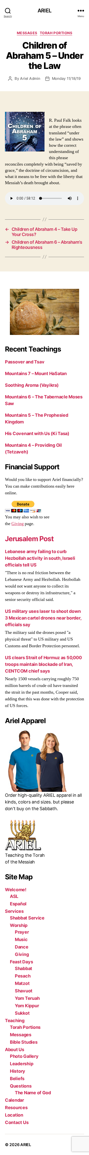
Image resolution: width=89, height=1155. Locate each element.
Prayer (22, 932)
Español (18, 903)
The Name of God (33, 1092)
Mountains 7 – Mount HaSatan (36, 373)
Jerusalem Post (29, 538)
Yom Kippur (27, 1005)
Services (14, 911)
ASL (14, 896)
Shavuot (23, 990)
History (17, 1071)
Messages (27, 33)
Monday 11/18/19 (66, 78)
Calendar (14, 1100)
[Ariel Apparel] (44, 761)
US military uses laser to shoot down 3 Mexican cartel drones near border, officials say (43, 618)
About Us (14, 1049)
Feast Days (21, 961)
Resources (16, 1107)
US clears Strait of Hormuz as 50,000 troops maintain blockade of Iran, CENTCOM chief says (43, 664)
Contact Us (16, 1122)
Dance (21, 946)
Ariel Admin (30, 78)
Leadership (21, 1063)
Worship (18, 925)
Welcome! (15, 889)
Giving (17, 524)
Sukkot (22, 1013)
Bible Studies (24, 1042)
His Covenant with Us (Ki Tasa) (37, 433)
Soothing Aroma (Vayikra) (32, 385)
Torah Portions (56, 33)
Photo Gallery (24, 1056)
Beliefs (17, 1078)
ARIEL (44, 10)
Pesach (22, 975)
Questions (21, 1086)
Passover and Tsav (24, 361)
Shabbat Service (27, 917)
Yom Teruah (27, 998)
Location (14, 1115)
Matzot (22, 983)
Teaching (14, 1020)
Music (21, 939)
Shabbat (23, 968)
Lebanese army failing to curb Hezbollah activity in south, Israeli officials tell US (40, 558)
